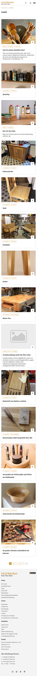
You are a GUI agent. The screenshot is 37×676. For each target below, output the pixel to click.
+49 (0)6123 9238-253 (9, 657)
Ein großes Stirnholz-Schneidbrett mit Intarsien (16, 552)
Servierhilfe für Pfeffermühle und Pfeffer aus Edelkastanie (17, 476)
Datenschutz (5, 625)
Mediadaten (4, 593)
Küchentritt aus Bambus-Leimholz (14, 401)
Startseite (4, 8)
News (4, 46)
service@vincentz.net (9, 661)
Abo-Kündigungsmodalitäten (9, 595)
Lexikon (3, 613)
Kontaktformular (6, 586)
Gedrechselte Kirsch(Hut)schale (14, 514)
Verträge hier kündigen (8, 615)
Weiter (26, 563)
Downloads (4, 604)
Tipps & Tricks (6, 351)
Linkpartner (4, 606)
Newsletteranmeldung (7, 597)
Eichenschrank (8, 171)
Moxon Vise (7, 318)
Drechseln (13, 510)
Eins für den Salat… (9, 131)
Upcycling (6, 94)
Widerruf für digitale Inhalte (9, 634)
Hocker (5, 282)
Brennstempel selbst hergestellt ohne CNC (17, 438)
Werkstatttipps (14, 314)
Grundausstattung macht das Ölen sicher (17, 355)
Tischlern (13, 91)
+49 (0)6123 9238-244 (9, 659)
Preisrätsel (4, 611)
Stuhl (4, 208)
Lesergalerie (6, 91)
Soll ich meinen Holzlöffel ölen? (14, 50)
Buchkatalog (4, 609)
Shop (2, 588)
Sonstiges (10, 46)
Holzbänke (6, 245)
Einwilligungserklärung (8, 636)
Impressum (4, 627)
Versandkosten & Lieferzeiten (9, 618)
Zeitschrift (17, 46)
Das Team (4, 584)
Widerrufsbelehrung (7, 631)
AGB (2, 629)
